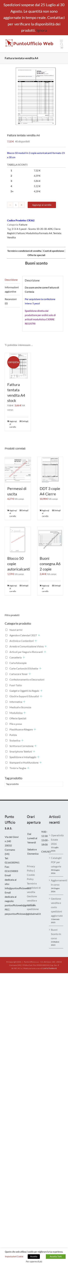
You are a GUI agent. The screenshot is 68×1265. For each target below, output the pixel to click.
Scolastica (14, 740)
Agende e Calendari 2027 (23, 635)
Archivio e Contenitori (21, 640)
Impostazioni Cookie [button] (14, 1256)
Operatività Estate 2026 (56, 839)
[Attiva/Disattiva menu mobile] (61, 41)
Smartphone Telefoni (20, 751)
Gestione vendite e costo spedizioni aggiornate (56, 907)
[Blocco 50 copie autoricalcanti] (18, 539)
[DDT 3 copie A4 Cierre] (50, 470)
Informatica (15, 701)
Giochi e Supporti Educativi (24, 696)
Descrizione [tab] (11, 279)
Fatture (23, 224)
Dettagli (25, 421)
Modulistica (15, 712)
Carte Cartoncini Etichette (23, 668)
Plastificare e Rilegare (21, 729)
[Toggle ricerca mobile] (61, 44)
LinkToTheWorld (50, 968)
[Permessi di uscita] (18, 470)
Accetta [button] (33, 1256)
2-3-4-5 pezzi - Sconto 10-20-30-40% (32, 228)
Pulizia (13, 734)
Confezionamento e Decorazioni (26, 679)
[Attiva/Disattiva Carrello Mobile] (61, 47)
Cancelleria (15, 657)
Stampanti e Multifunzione (23, 762)
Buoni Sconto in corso (56, 934)
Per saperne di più (34, 1261)
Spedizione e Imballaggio (22, 756)
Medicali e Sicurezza (20, 707)
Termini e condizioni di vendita (34, 887)
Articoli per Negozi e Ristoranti (26, 651)
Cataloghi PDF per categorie (56, 862)
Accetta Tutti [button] (56, 1256)
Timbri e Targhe (17, 768)
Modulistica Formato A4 (39, 233)
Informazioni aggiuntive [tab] (12, 289)
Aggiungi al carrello (41, 204)
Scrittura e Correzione (21, 745)
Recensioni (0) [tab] (11, 301)
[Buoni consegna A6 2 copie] (50, 539)
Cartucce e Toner (18, 673)
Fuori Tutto (15, 685)
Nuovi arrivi (15, 629)
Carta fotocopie (18, 662)
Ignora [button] (41, 30)
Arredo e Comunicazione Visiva (26, 646)
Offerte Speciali (17, 718)
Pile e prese (15, 723)
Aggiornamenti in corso (56, 882)
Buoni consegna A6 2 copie (50, 563)
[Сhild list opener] (39, 635)
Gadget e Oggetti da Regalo (24, 690)
